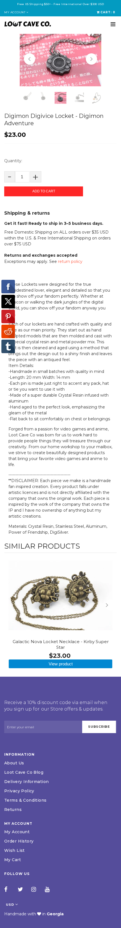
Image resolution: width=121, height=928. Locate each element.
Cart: (107, 12)
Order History (18, 841)
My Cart (12, 859)
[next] (111, 605)
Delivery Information (26, 781)
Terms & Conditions (25, 800)
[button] (29, 59)
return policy (70, 261)
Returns (13, 809)
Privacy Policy (19, 790)
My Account (17, 831)
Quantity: (13, 160)
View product (61, 663)
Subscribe (99, 727)
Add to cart (43, 191)
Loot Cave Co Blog (23, 772)
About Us (14, 763)
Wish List (14, 850)
